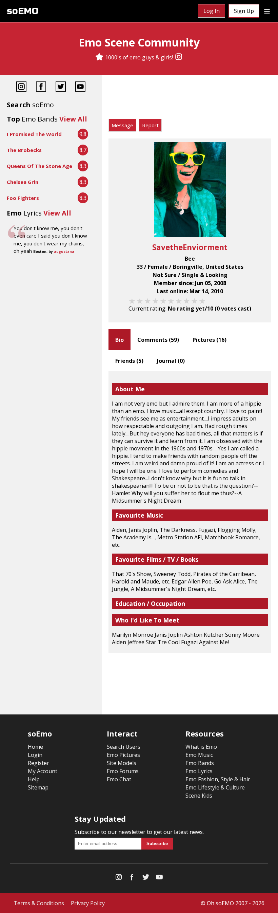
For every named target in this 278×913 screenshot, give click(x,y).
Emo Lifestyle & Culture (215, 787)
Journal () (171, 361)
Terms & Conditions (39, 903)
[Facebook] (41, 87)
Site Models (121, 763)
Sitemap (38, 787)
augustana (64, 251)
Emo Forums (123, 771)
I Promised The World (34, 134)
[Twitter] (61, 87)
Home (35, 746)
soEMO (22, 11)
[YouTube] (80, 87)
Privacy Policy (88, 903)
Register (38, 763)
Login (35, 755)
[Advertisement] (189, 98)
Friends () (129, 361)
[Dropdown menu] (267, 10)
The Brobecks (24, 150)
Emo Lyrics (199, 771)
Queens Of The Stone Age (39, 166)
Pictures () (209, 339)
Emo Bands (199, 763)
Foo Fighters (23, 197)
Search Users (123, 746)
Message (122, 125)
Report (150, 125)
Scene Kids (198, 795)
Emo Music (199, 755)
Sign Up (244, 11)
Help (34, 779)
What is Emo (201, 746)
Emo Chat (119, 779)
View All (73, 119)
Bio (119, 339)
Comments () (158, 339)
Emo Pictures (123, 755)
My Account (42, 771)
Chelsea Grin (22, 182)
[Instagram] (178, 57)
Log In (211, 11)
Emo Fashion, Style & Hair (217, 779)
